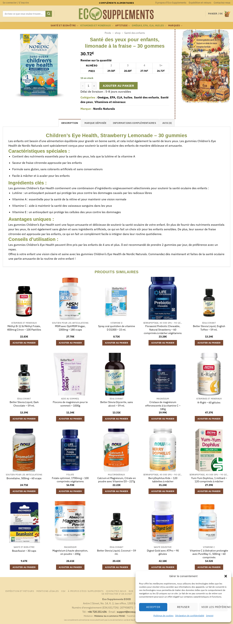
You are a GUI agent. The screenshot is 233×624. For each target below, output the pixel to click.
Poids (108, 33)
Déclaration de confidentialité (189, 615)
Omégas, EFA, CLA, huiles (148, 25)
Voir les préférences (214, 607)
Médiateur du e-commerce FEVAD (109, 616)
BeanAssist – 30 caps (24, 550)
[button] (226, 576)
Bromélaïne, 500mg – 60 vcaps (24, 478)
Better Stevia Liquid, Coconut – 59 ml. (116, 552)
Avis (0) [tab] (167, 123)
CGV (63, 590)
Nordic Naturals (104, 108)
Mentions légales (47, 590)
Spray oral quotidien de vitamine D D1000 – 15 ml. (116, 328)
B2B (131, 590)
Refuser (183, 607)
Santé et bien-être (63, 25)
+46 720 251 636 (97, 611)
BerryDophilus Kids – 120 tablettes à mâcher (162, 479)
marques (174, 25)
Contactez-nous (222, 2)
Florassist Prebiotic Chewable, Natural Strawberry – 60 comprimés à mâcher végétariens (163, 330)
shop (118, 33)
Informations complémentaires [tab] (134, 123)
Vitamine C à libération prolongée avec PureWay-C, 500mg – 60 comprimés (209, 554)
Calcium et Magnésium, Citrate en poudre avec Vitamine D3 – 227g (116, 479)
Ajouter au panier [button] (24, 342)
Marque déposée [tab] (95, 123)
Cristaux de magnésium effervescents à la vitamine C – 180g (162, 405)
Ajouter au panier (118, 85)
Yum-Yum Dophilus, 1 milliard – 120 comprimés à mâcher (209, 479)
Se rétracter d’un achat (117, 593)
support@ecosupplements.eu (134, 611)
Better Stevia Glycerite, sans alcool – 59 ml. (116, 403)
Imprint (209, 615)
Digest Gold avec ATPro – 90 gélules (163, 552)
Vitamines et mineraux (95, 25)
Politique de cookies (163, 615)
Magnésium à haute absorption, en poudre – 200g (70, 552)
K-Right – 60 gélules (209, 402)
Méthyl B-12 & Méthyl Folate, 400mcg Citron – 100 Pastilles (24, 328)
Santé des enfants (134, 33)
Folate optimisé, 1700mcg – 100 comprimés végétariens (70, 479)
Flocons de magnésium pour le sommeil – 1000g (70, 403)
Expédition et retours (200, 2)
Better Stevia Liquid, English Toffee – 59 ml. (209, 328)
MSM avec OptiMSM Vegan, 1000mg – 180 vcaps (70, 328)
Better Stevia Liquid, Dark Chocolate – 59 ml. (24, 403)
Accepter (153, 607)
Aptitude (121, 25)
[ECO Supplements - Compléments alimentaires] (116, 14)
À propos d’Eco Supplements (170, 2)
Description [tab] (69, 123)
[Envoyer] (49, 14)
